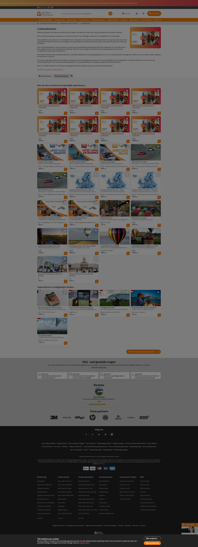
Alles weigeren (151, 538)
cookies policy (84, 543)
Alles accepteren (152, 543)
